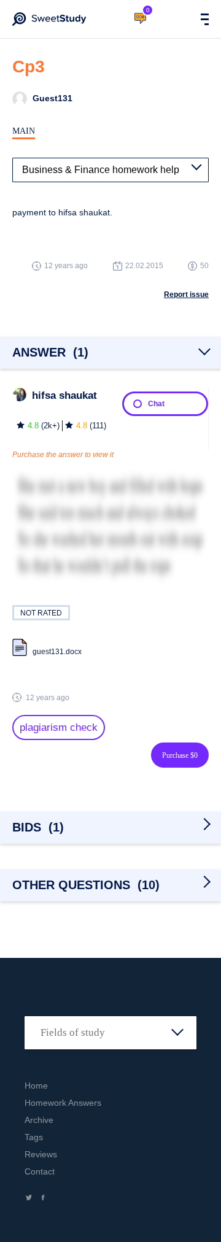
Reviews (41, 1154)
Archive (39, 1120)
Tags (34, 1137)
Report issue (186, 294)
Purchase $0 (180, 755)
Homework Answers (63, 1103)
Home (36, 1085)
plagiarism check (59, 727)
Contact (40, 1171)
